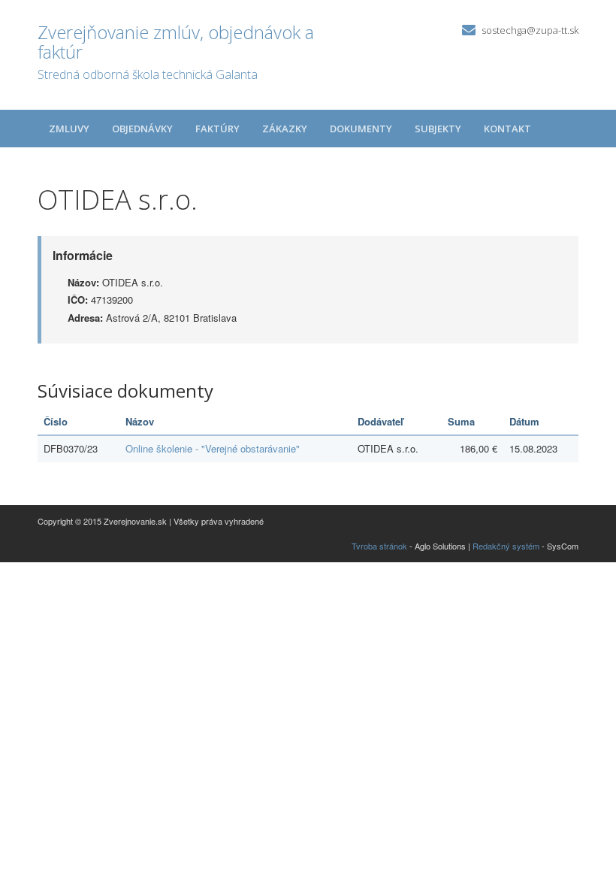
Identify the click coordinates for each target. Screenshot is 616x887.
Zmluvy (69, 128)
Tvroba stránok (379, 546)
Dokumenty (361, 128)
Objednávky (142, 128)
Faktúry (217, 128)
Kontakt (507, 128)
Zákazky (284, 128)
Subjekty (438, 128)
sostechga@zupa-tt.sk (530, 30)
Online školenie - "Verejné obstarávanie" (212, 448)
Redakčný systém (506, 546)
